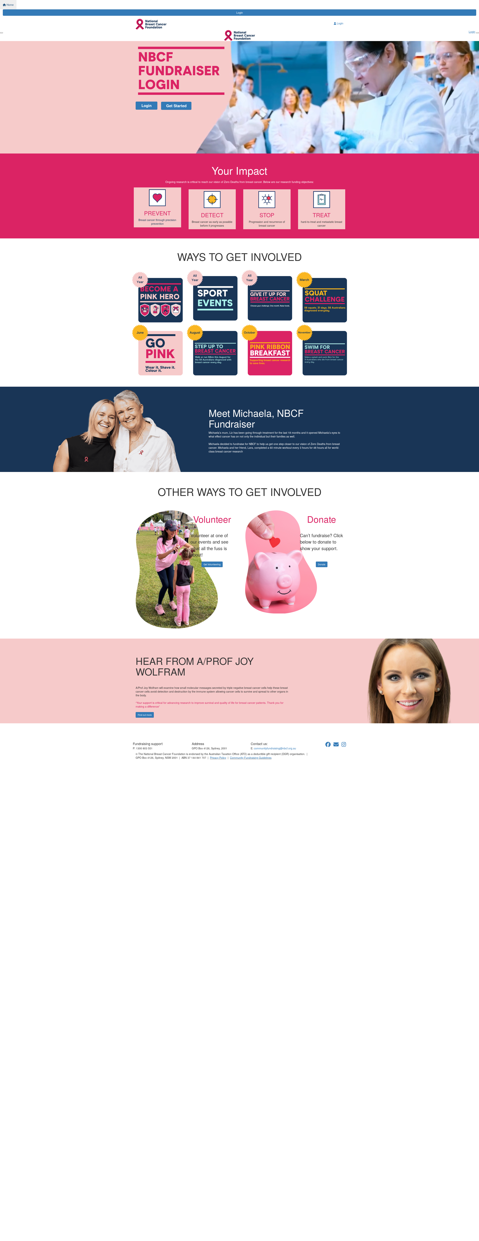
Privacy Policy (218, 757)
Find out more (145, 714)
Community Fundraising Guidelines (250, 757)
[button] (157, 207)
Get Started (176, 105)
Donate (321, 564)
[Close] (477, 32)
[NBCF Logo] (154, 730)
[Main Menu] (1, 32)
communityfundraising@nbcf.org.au (275, 748)
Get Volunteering (212, 564)
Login (239, 12)
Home (10, 5)
